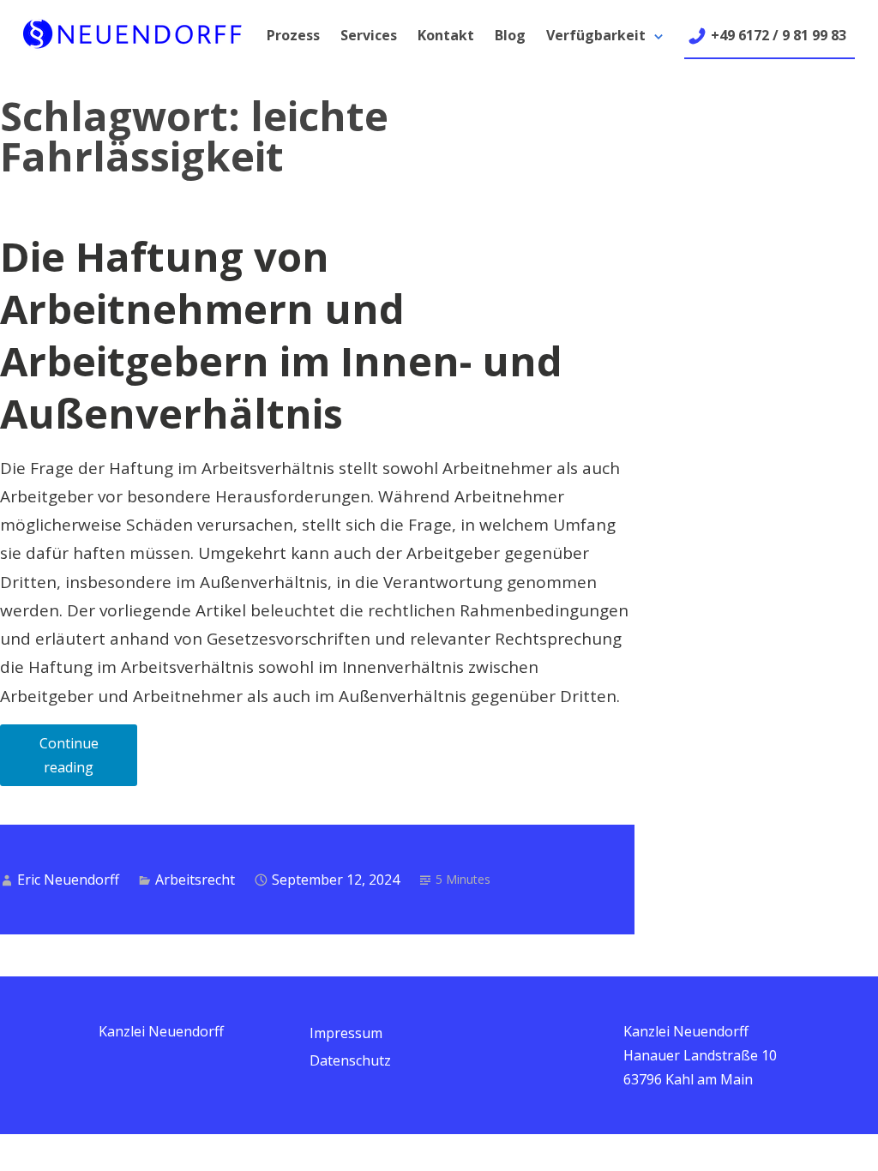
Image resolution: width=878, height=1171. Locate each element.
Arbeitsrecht (195, 879)
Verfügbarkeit (596, 35)
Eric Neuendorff (68, 879)
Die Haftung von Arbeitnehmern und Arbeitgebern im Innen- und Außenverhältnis (281, 335)
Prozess (293, 35)
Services (368, 35)
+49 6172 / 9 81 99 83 (778, 35)
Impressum (346, 1033)
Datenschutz (350, 1060)
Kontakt (446, 35)
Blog (510, 35)
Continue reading (88, 760)
